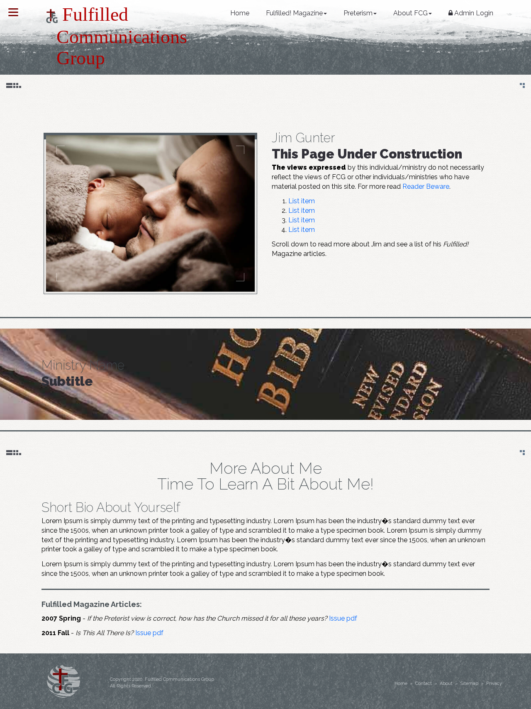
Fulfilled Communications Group (114, 36)
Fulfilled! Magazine (294, 13)
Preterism (358, 13)
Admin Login (473, 13)
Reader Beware (425, 186)
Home (239, 13)
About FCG (410, 13)
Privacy (494, 683)
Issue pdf (343, 618)
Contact (423, 683)
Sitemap (469, 683)
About (446, 683)
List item (301, 201)
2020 (137, 679)
